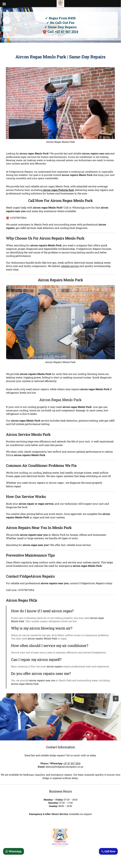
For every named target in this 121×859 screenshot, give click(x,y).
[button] (116, 698)
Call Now (109, 851)
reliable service (70, 266)
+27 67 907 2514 (66, 31)
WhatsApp (15, 851)
